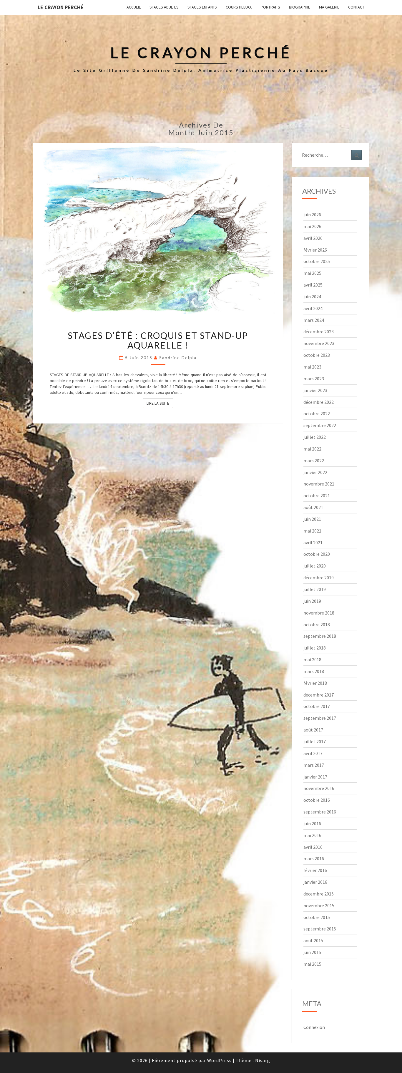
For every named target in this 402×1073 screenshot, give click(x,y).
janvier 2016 (315, 882)
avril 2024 (313, 308)
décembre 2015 (318, 894)
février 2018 (315, 683)
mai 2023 (312, 367)
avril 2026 (313, 238)
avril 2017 (313, 753)
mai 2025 (312, 273)
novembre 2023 (318, 343)
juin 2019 (312, 601)
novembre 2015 (318, 905)
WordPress (219, 1060)
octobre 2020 (316, 554)
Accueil (134, 7)
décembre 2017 (318, 695)
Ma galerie (329, 7)
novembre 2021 (318, 484)
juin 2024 (312, 296)
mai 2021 (312, 531)
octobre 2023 (316, 355)
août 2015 (313, 940)
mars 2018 (313, 671)
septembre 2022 (319, 425)
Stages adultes (164, 7)
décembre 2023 (318, 331)
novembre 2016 (318, 788)
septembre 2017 (319, 718)
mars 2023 (313, 378)
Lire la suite (160, 403)
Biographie (299, 7)
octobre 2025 (316, 261)
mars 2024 (313, 320)
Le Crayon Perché (61, 7)
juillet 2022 (314, 437)
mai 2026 (312, 226)
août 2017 (313, 730)
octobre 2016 (316, 800)
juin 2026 (312, 214)
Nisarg (262, 1060)
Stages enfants (202, 7)
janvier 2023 (315, 390)
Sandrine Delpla (178, 357)
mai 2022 (312, 449)
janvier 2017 (315, 777)
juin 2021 (312, 519)
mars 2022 (313, 460)
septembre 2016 (319, 812)
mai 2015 (312, 964)
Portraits (270, 7)
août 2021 (313, 507)
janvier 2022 (315, 472)
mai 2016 (312, 835)
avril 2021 (313, 542)
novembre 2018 (318, 613)
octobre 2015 (316, 917)
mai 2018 (312, 659)
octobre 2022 (316, 413)
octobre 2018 (316, 624)
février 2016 (315, 870)
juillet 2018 (314, 648)
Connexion (314, 1027)
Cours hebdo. (239, 7)
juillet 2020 (314, 566)
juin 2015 (312, 952)
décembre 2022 (318, 402)
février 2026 (315, 250)
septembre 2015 (319, 929)
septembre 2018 (319, 636)
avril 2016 (313, 847)
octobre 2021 (316, 495)
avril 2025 (313, 285)
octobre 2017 (316, 706)
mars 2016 (313, 858)
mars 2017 (313, 765)
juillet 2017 (314, 741)
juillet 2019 (314, 589)
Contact (356, 7)
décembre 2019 (318, 577)
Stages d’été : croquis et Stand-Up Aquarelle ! (158, 340)
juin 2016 (312, 823)
